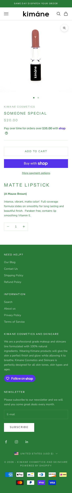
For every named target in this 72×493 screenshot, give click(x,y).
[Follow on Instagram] (16, 442)
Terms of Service (14, 322)
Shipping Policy (13, 275)
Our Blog (9, 262)
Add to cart (36, 151)
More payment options (36, 173)
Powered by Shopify (36, 465)
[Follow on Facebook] (6, 442)
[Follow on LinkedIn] (27, 442)
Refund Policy (12, 282)
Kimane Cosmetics (19, 106)
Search (8, 302)
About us (10, 308)
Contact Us (11, 269)
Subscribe (19, 427)
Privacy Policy (12, 315)
